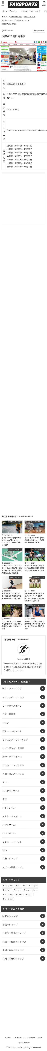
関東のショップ (9, 916)
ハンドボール (8, 825)
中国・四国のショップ (13, 950)
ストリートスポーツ (12, 816)
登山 (4, 850)
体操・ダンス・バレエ (13, 774)
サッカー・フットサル (13, 765)
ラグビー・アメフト (12, 842)
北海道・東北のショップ (14, 933)
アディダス (22, 886)
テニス (5, 782)
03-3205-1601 (13, 110)
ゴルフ (5, 722)
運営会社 (18, 1037)
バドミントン (8, 808)
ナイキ (18, 890)
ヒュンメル (9, 894)
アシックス (9, 886)
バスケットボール (11, 790)
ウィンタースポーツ (12, 705)
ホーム (8, 1037)
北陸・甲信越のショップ (14, 941)
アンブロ (34, 886)
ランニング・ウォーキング (15, 740)
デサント (8, 890)
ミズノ (30, 894)
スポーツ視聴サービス (13, 867)
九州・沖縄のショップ (13, 958)
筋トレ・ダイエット (12, 731)
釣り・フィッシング (12, 688)
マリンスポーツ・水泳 (13, 697)
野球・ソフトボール (12, 756)
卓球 (4, 799)
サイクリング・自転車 (13, 748)
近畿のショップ (9, 924)
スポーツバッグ (9, 859)
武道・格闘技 (8, 714)
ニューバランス (31, 890)
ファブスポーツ (18, 1048)
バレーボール (8, 833)
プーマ (20, 894)
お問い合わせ (24, 1043)
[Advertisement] (23, 258)
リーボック (9, 899)
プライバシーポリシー (33, 1037)
